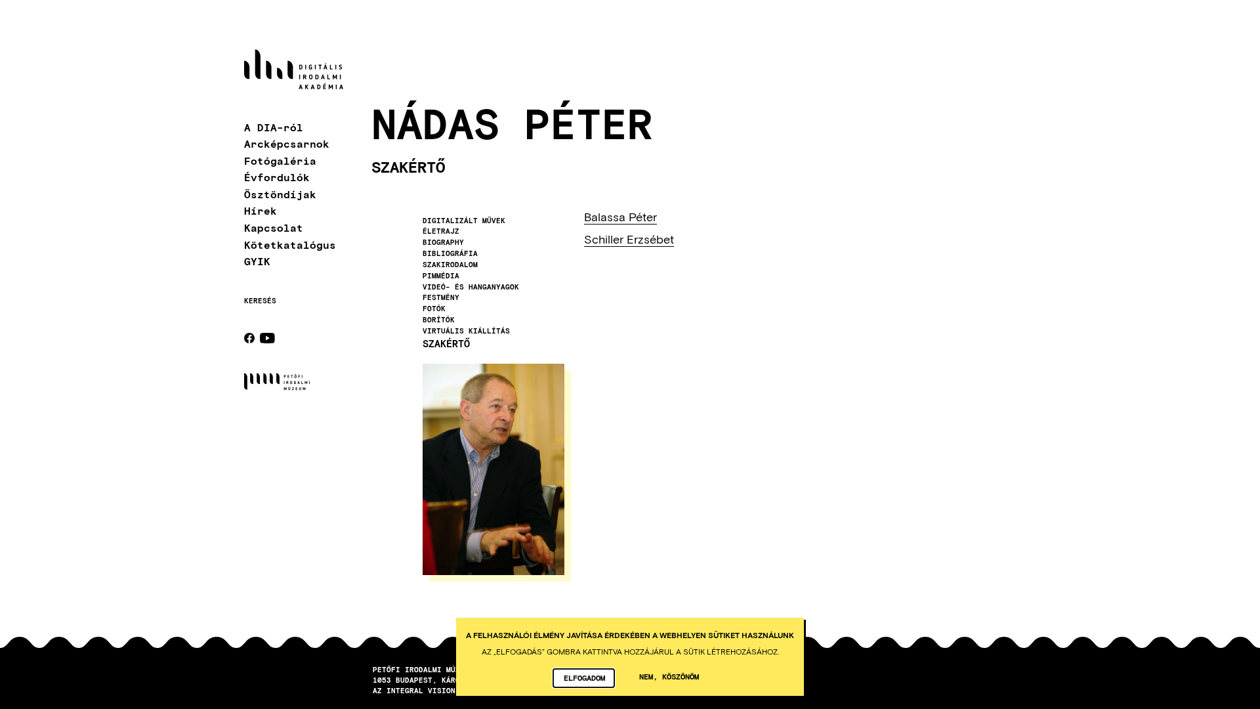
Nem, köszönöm (669, 676)
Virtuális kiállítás (466, 331)
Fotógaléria (280, 160)
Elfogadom (584, 677)
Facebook (249, 338)
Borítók (439, 320)
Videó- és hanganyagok (471, 287)
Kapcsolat (273, 227)
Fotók (434, 308)
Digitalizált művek (464, 221)
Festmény (441, 297)
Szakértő (446, 343)
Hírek (260, 210)
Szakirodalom (450, 265)
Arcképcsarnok (286, 143)
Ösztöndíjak (280, 194)
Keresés (260, 301)
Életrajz (441, 231)
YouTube (267, 338)
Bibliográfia (450, 253)
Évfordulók (277, 177)
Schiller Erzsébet (629, 239)
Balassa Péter (620, 216)
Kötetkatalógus (290, 244)
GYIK (257, 261)
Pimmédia (441, 276)
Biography (443, 242)
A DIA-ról (273, 127)
